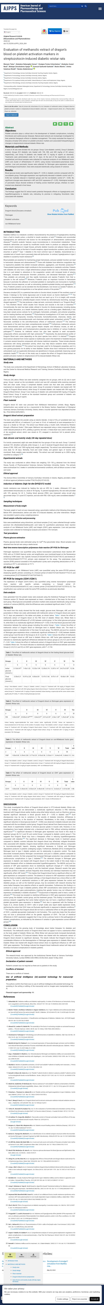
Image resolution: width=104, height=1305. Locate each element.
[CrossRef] (14, 1006)
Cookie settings (62, 1299)
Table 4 (13, 642)
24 (26, 872)
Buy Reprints (56, 31)
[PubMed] (20, 1006)
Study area (15, 1267)
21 (13, 831)
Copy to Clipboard (11, 115)
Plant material (16, 1273)
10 (74, 284)
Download (33, 1256)
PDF (66, 31)
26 (41, 902)
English (8, 32)
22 (23, 838)
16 (23, 345)
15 (70, 319)
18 (22, 454)
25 (11, 894)
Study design (16, 1270)
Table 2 (58, 625)
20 (69, 814)
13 (71, 294)
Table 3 (50, 635)
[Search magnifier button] (85, 6)
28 (10, 921)
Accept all (94, 1299)
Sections (10, 1256)
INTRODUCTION (13, 1261)
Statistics (21, 1256)
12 (69, 294)
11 (60, 289)
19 (37, 892)
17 (11, 434)
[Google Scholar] (29, 1006)
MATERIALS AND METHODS (16, 1264)
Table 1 (57, 615)
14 (17, 302)
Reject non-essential (79, 1299)
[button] (100, 8)
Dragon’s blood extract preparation (23, 1277)
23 (41, 858)
